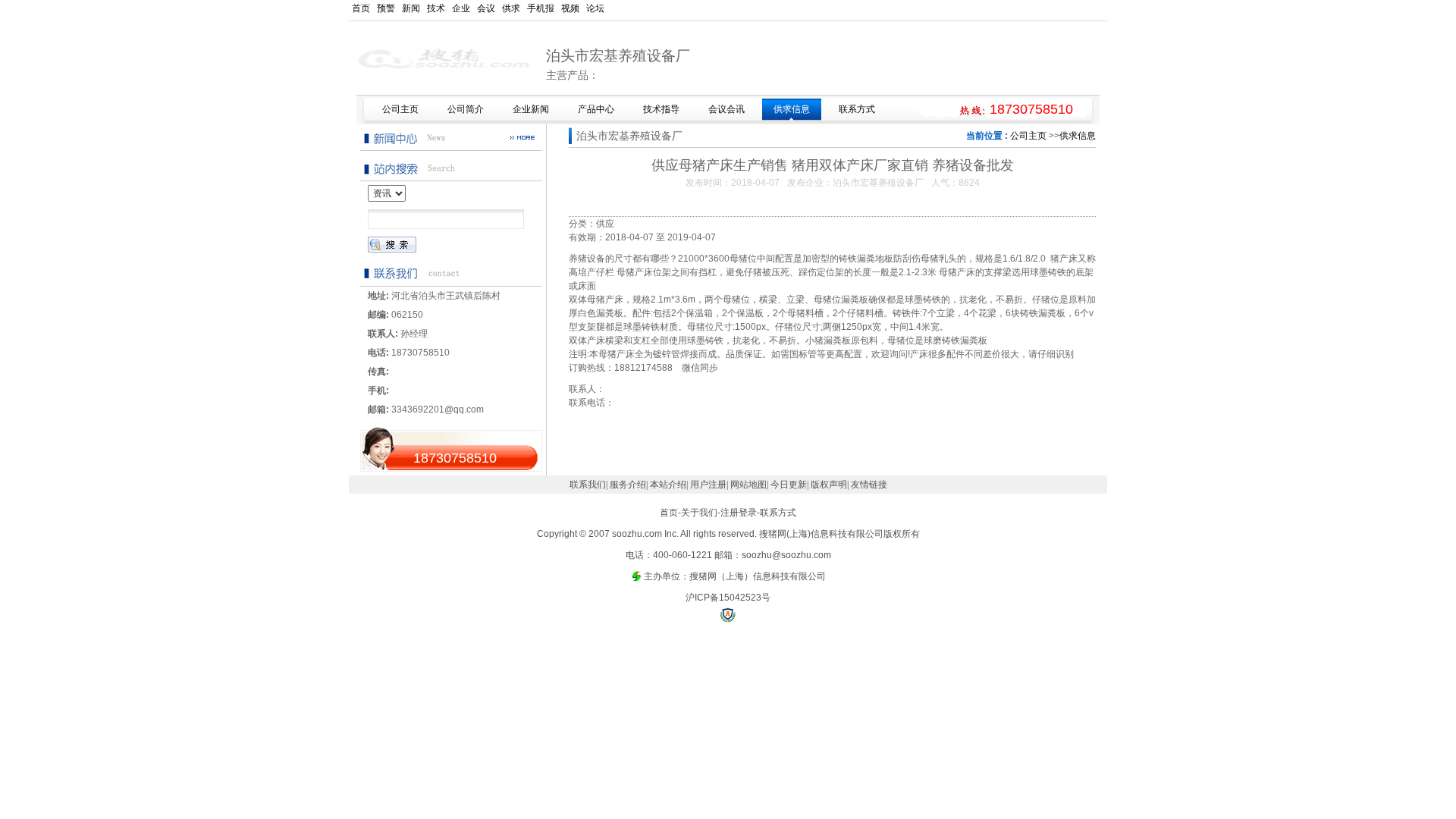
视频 (570, 8)
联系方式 (778, 512)
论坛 (595, 8)
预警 (386, 8)
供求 (511, 8)
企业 (461, 8)
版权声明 (829, 484)
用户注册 (708, 484)
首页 (361, 8)
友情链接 (869, 484)
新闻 (411, 8)
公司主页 (1028, 135)
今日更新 (788, 484)
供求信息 (1077, 135)
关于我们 (699, 512)
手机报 (540, 8)
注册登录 (738, 512)
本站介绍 (668, 484)
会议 (486, 8)
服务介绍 (628, 484)
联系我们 (588, 484)
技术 (436, 8)
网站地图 (748, 484)
